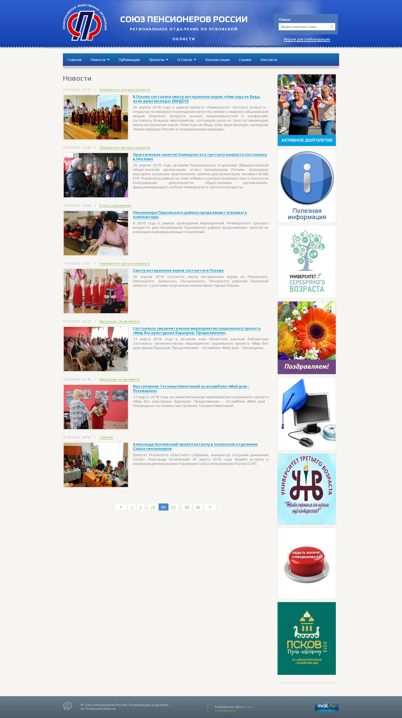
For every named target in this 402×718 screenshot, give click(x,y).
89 (187, 507)
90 (198, 507)
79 (153, 507)
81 (173, 507)
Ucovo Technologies (234, 709)
